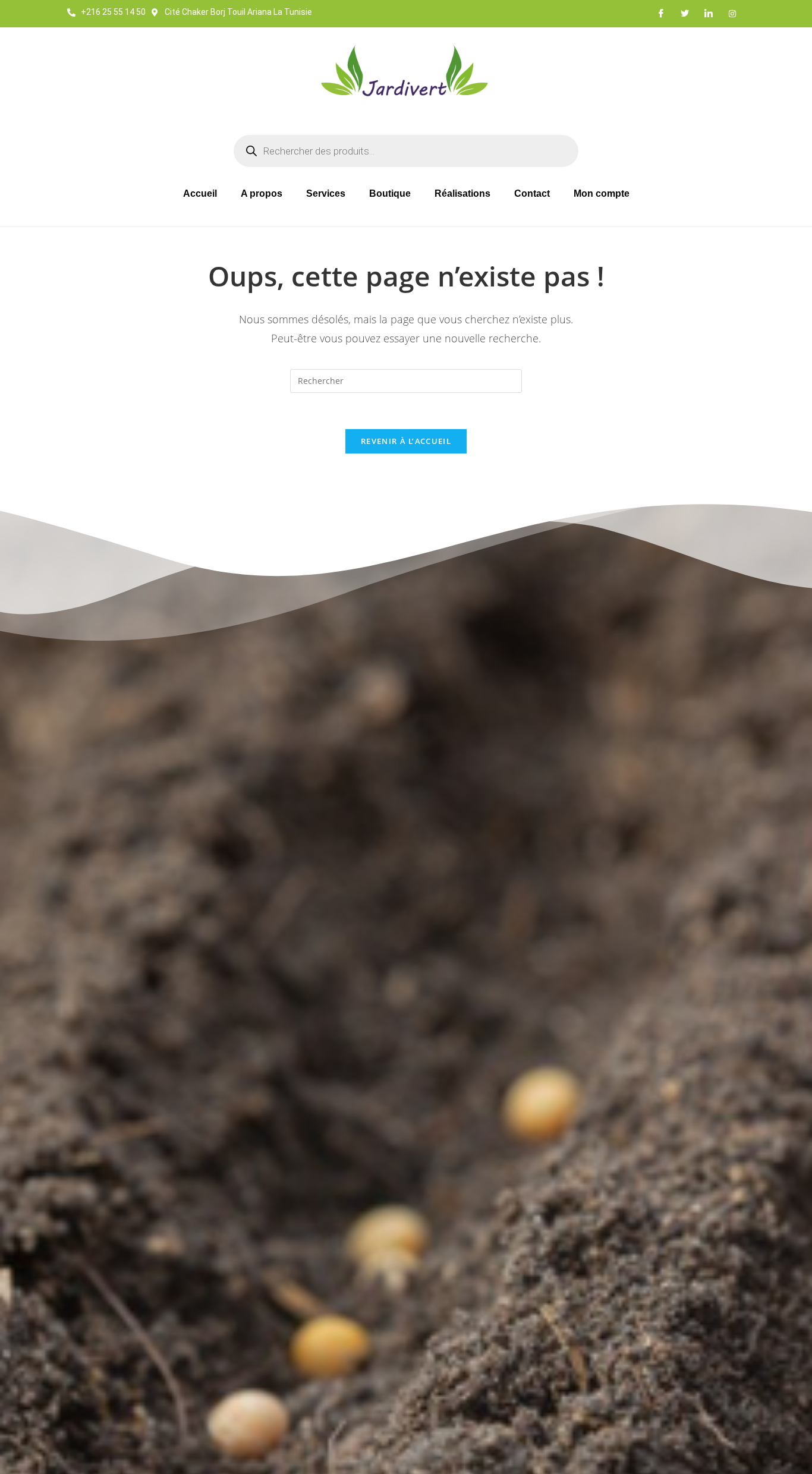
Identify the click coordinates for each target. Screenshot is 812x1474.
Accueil (200, 193)
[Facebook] (661, 14)
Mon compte (602, 193)
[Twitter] (685, 14)
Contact (532, 193)
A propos (261, 193)
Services (325, 193)
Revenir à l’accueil (406, 441)
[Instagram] (732, 14)
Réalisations (462, 193)
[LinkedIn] (708, 14)
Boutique (390, 193)
